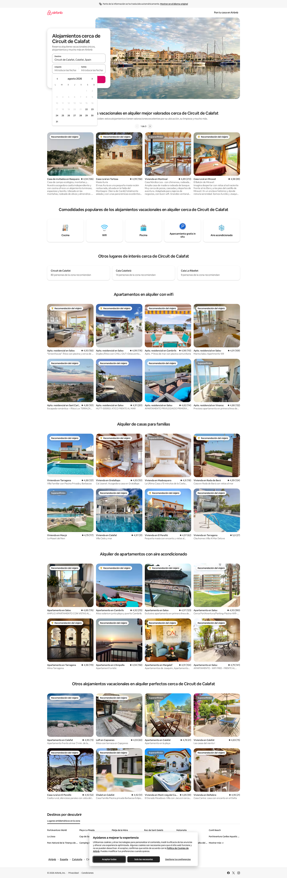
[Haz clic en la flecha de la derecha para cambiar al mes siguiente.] (92, 79)
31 (57, 121)
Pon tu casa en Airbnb (226, 12)
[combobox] (79, 60)
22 (86, 109)
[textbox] (65, 70)
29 (86, 115)
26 (68, 115)
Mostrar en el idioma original (174, 4)
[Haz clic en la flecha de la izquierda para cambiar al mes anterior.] (57, 79)
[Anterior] (137, 126)
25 (63, 115)
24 (57, 115)
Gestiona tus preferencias (178, 859)
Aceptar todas (109, 859)
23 (92, 109)
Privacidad (73, 873)
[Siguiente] (149, 126)
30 (92, 115)
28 (80, 115)
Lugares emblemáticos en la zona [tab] (63, 821)
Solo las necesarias (143, 859)
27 (74, 115)
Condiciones (88, 873)
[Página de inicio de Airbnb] (55, 12)
